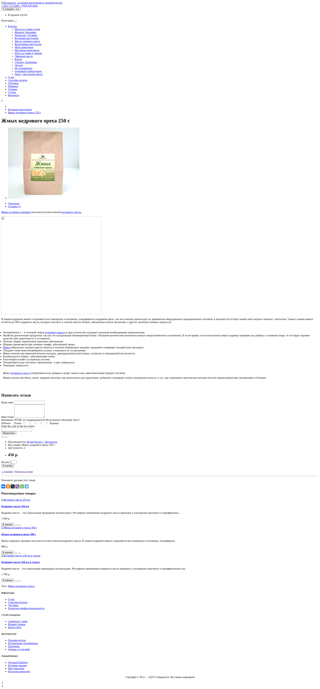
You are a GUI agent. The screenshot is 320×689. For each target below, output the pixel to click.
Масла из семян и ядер (27, 29)
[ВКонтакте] (3, 486)
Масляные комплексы (27, 50)
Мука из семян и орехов (28, 53)
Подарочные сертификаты (23, 643)
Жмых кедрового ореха (21, 586)
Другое (19, 65)
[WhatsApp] (22, 486)
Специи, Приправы (26, 62)
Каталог (12, 26)
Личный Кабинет (18, 662)
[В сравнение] (6, 437)
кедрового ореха (20, 373)
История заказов (17, 665)
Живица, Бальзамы (25, 32)
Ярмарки (13, 86)
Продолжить (9, 433)
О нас (11, 77)
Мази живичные (24, 47)
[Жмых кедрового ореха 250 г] (43, 197)
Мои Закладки (16, 668)
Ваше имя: (7, 402)
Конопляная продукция (28, 44)
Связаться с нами (18, 621)
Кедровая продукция (26, 38)
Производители (17, 640)
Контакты (13, 95)
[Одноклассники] (8, 486)
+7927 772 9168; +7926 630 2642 (19, 5)
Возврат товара (16, 624)
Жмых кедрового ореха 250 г (24, 112)
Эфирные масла (24, 56)
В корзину (8, 465)
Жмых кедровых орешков (15, 212)
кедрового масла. (72, 212)
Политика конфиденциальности (26, 608)
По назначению (23, 68)
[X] (13, 486)
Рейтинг (6, 423)
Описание (14, 203)
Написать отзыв (24, 471)
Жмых (6, 347)
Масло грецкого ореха (27, 41)
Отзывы (12, 89)
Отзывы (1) (14, 206)
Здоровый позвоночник (28, 71)
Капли (18, 59)
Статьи (12, 92)
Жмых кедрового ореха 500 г (18, 534)
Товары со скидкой (19, 649)
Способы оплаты (17, 80)
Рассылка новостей (19, 671)
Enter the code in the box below (18, 426)
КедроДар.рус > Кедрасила (42, 441)
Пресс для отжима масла (28, 74)
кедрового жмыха (55, 332)
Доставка (13, 83)
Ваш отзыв (7, 416)
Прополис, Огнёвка (26, 35)
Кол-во (5, 462)
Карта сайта (15, 627)
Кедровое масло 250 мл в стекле (20, 562)
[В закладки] (2, 437)
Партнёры (14, 646)
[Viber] (17, 486)
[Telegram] (27, 486)
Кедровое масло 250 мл (15, 506)
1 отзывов (7, 471)
